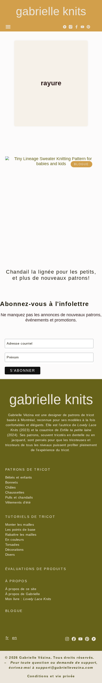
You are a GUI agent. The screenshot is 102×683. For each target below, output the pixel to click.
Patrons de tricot (28, 469)
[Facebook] (73, 639)
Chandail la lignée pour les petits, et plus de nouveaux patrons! (51, 275)
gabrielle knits (51, 11)
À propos (16, 581)
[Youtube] (82, 27)
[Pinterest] (88, 27)
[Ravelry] (64, 27)
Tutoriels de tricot (30, 517)
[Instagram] (67, 639)
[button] (8, 27)
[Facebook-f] (76, 27)
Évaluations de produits (35, 569)
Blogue (14, 611)
